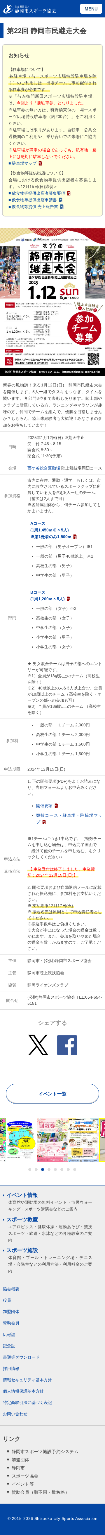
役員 (7, 1300)
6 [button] (61, 1169)
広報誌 (9, 1334)
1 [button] (29, 1169)
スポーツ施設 (22, 1250)
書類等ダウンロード (21, 1357)
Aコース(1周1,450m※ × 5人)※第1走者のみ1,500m (50, 530)
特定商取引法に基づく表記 (27, 1402)
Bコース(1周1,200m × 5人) (47, 595)
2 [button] (36, 1169)
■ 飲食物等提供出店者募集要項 (36, 193)
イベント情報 (22, 1195)
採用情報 (11, 1368)
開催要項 (44, 805)
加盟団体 (11, 1311)
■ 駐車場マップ (22, 163)
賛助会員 (11, 1323)
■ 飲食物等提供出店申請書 (32, 200)
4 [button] (49, 1169)
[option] (35, 1140)
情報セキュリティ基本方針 (27, 1380)
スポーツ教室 (22, 1219)
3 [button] (42, 1169)
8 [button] (74, 1169)
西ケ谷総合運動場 (43, 468)
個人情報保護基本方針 (23, 1391)
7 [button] (68, 1169)
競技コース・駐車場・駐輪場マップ (69, 818)
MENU (91, 8)
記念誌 (9, 1346)
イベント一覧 (52, 1093)
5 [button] (55, 1169)
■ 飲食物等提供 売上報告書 (33, 206)
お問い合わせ (15, 1414)
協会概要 (11, 1289)
